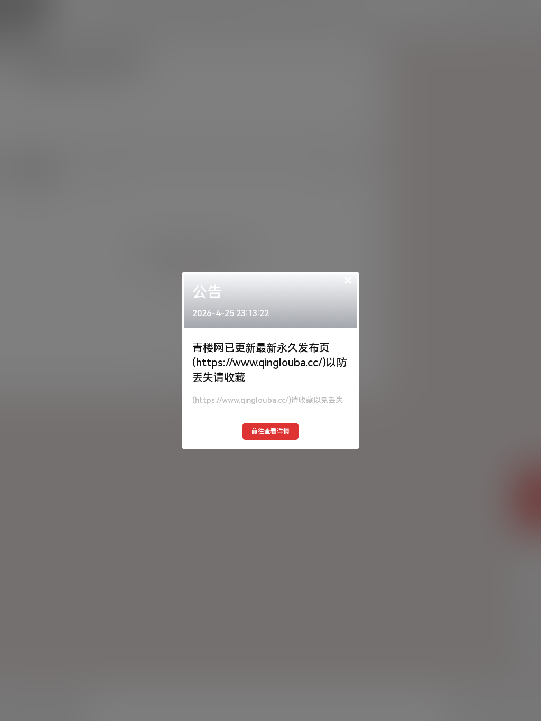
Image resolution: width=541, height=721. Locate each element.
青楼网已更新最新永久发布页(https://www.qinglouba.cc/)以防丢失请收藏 (269, 362)
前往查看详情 (270, 431)
